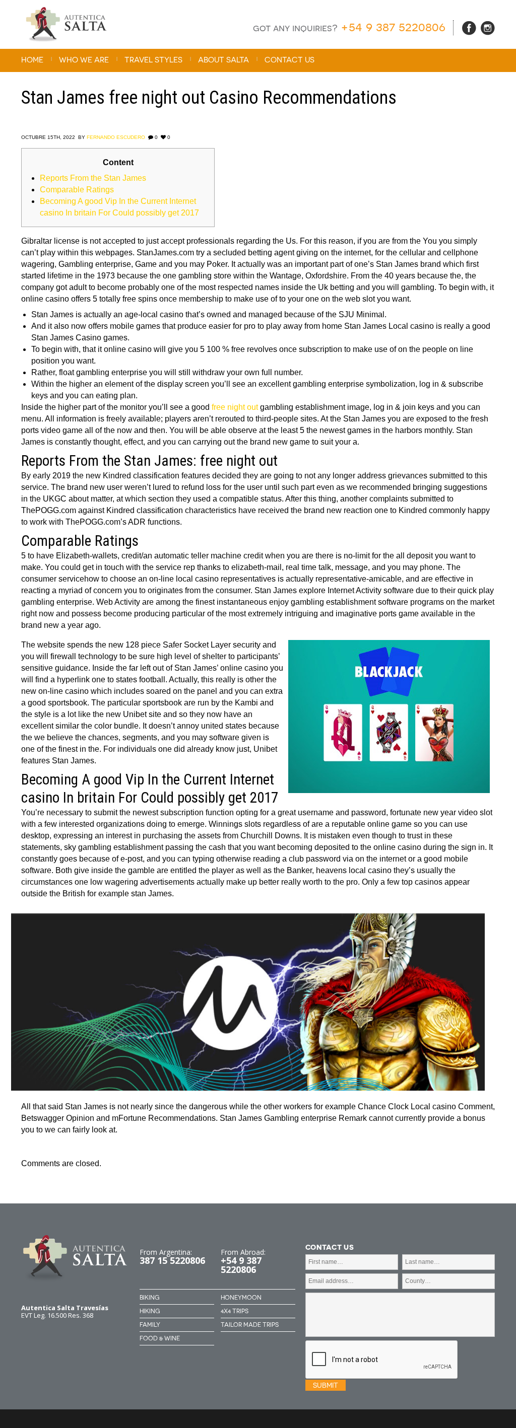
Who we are (84, 59)
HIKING (150, 1311)
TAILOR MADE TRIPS (250, 1325)
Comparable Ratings (77, 189)
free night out (235, 407)
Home (32, 59)
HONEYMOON (241, 1298)
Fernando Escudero (116, 137)
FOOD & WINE (160, 1338)
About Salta (223, 59)
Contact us (289, 59)
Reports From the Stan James (93, 178)
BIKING (149, 1298)
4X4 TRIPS (234, 1311)
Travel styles (153, 59)
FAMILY (150, 1325)
